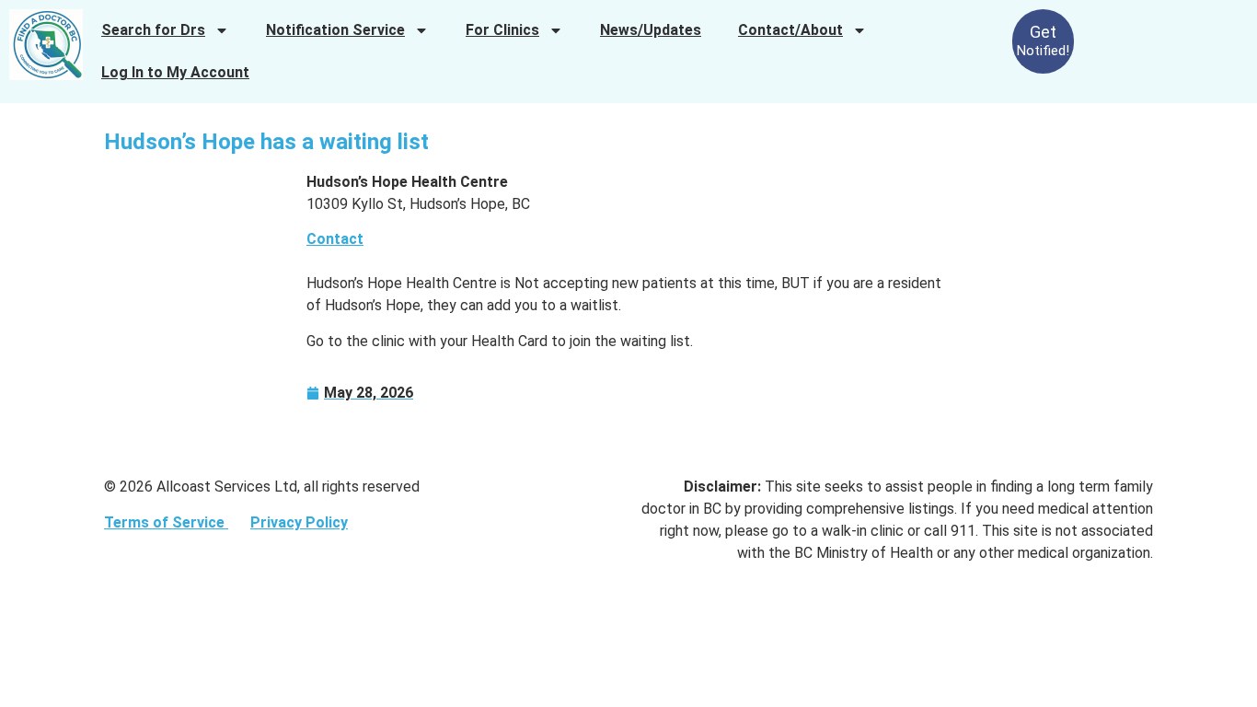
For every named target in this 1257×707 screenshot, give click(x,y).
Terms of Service (166, 522)
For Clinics (502, 30)
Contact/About (790, 30)
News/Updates (650, 30)
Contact (334, 239)
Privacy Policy (299, 522)
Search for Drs (153, 30)
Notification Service (335, 30)
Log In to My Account (175, 72)
